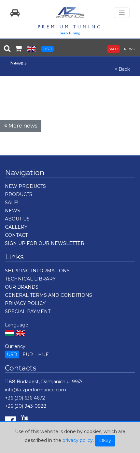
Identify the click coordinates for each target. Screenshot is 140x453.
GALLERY (16, 227)
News (16, 63)
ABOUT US (17, 219)
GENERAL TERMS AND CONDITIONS (48, 295)
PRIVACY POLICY (25, 303)
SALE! (113, 49)
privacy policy (78, 440)
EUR (27, 354)
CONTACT (16, 235)
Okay (105, 441)
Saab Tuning (70, 33)
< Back (122, 69)
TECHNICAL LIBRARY (30, 279)
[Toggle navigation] (122, 13)
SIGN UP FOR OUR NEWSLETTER (44, 243)
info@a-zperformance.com (35, 390)
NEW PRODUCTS (25, 186)
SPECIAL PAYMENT (27, 311)
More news (22, 126)
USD (47, 48)
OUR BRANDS (21, 287)
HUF (43, 354)
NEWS (129, 49)
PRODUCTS (18, 194)
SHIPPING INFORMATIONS (37, 271)
